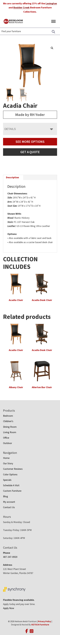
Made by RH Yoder (30, 114)
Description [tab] (12, 177)
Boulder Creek (21, 7)
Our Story (8, 463)
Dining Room (10, 426)
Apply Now (8, 608)
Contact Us (9, 507)
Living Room (9, 432)
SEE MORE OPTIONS (30, 141)
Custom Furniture (12, 490)
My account (9, 501)
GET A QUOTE (30, 152)
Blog (5, 496)
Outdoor (7, 443)
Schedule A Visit (11, 485)
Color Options (10, 474)
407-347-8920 (10, 556)
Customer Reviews (13, 468)
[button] (52, 48)
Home (6, 458)
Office (6, 437)
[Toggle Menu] (53, 21)
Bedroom (8, 415)
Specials (7, 479)
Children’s (8, 421)
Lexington (51, 3)
